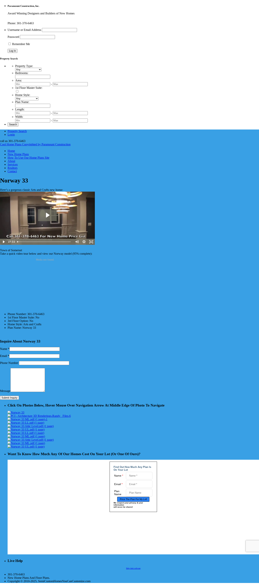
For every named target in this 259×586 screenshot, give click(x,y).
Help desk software (133, 568)
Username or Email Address (24, 29)
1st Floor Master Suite (28, 87)
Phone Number (9, 362)
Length (19, 109)
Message (5, 390)
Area (18, 80)
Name (3, 348)
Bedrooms (21, 73)
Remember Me (20, 44)
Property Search (17, 131)
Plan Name (22, 102)
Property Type (24, 66)
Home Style (22, 95)
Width (19, 116)
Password (13, 36)
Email (3, 355)
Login (11, 134)
